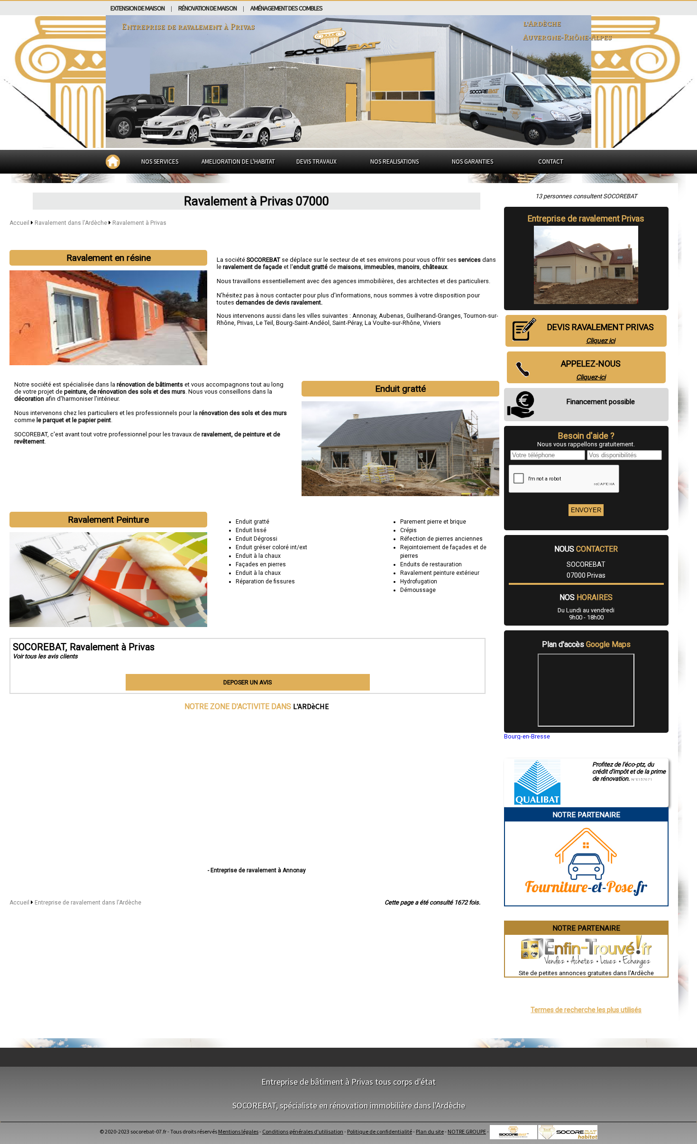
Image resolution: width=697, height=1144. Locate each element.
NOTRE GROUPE (467, 1131)
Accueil (19, 223)
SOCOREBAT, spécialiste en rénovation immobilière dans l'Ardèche (348, 1105)
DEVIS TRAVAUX (316, 161)
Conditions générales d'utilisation (302, 1131)
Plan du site (430, 1131)
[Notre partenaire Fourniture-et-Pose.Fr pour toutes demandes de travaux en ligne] (586, 901)
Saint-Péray (347, 322)
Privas (245, 322)
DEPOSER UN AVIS (247, 682)
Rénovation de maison (207, 8)
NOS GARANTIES (472, 161)
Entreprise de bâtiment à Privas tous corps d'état (348, 1081)
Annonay (364, 315)
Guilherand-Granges (433, 315)
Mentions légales (238, 1131)
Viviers (432, 322)
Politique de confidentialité (379, 1131)
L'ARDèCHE (311, 706)
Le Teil (264, 322)
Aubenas (391, 315)
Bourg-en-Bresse (527, 736)
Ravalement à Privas (139, 223)
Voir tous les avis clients (45, 656)
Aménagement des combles (286, 8)
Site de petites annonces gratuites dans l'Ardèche (586, 973)
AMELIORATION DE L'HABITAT (238, 161)
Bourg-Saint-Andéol (303, 322)
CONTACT (550, 161)
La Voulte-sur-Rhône (392, 322)
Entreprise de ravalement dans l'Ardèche (88, 902)
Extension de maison (137, 8)
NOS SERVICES (159, 161)
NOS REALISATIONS (394, 161)
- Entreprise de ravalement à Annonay (257, 870)
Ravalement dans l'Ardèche (72, 223)
